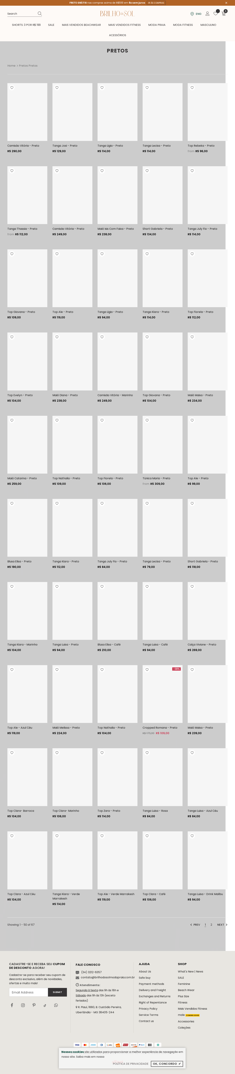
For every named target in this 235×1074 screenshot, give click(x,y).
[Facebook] (12, 1005)
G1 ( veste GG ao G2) (11, 542)
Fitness (182, 1002)
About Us (145, 972)
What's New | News (190, 972)
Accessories (186, 1021)
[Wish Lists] (12, 88)
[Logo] (117, 13)
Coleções (184, 1028)
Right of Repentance (153, 1002)
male (188, 1015)
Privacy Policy (148, 1009)
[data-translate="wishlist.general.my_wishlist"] (216, 14)
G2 (11, 120)
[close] (226, 2)
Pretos (23, 66)
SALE (181, 978)
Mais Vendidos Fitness (192, 1009)
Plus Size (183, 996)
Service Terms (148, 1015)
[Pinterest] (34, 1005)
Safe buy (145, 978)
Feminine (184, 984)
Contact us (146, 1021)
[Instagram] (23, 1005)
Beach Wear (186, 990)
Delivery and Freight (152, 990)
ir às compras (156, 2)
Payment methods (151, 984)
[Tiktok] (45, 1005)
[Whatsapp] (56, 1005)
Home (11, 66)
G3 (11, 126)
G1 (11, 114)
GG (56, 209)
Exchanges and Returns (154, 996)
